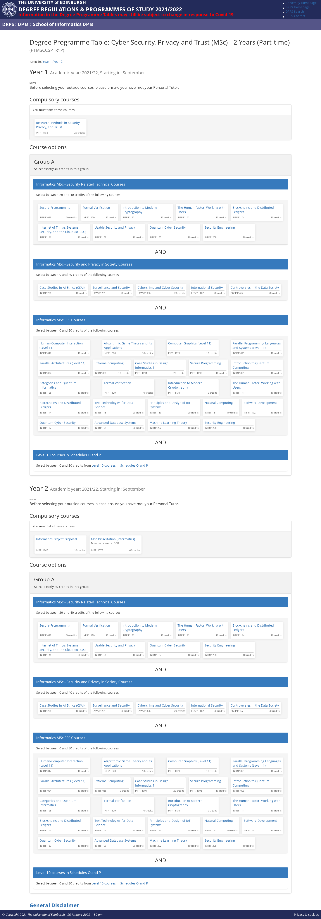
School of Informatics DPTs (63, 24)
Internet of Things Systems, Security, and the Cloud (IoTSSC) (63, 229)
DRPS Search (294, 11)
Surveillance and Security (111, 287)
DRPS (8, 24)
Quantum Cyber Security (168, 227)
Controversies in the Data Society (255, 287)
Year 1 (47, 61)
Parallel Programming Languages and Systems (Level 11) (257, 345)
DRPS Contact (295, 16)
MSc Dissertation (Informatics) (113, 539)
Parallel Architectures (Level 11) (62, 363)
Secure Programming (55, 207)
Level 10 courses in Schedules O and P (120, 465)
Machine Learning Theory (168, 422)
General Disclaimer (54, 905)
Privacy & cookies (306, 914)
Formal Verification (96, 207)
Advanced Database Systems (115, 422)
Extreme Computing (109, 363)
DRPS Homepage (297, 7)
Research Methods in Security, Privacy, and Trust (58, 125)
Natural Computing (219, 403)
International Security (207, 287)
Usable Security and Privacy (115, 227)
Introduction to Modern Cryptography (140, 209)
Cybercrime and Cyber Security (160, 287)
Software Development (260, 403)
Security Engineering (220, 227)
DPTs (23, 24)
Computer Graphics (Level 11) (189, 343)
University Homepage (301, 3)
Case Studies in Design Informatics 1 (152, 365)
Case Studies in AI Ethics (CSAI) (62, 287)
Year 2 (57, 61)
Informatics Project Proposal (56, 539)
